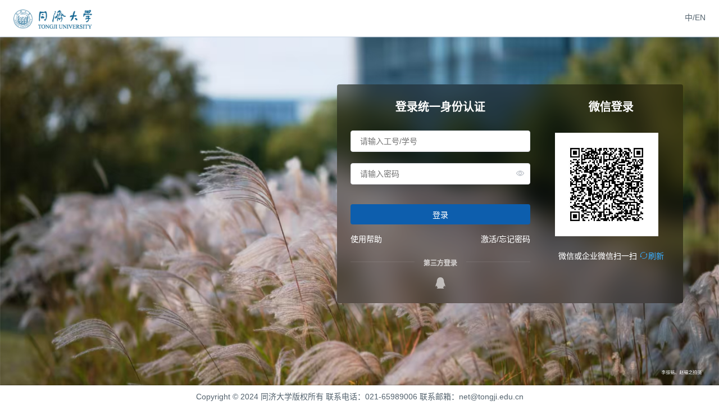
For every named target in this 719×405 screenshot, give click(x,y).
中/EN (695, 17)
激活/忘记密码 (505, 239)
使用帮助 (366, 239)
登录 (440, 214)
